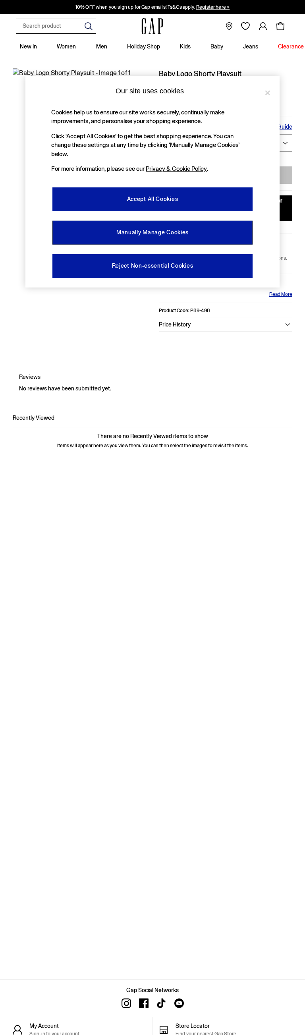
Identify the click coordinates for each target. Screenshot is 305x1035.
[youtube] (178, 1003)
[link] (263, 26)
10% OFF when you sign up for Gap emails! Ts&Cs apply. (152, 5)
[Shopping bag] (280, 26)
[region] (152, 181)
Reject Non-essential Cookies (152, 266)
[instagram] (126, 1003)
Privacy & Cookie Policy (176, 168)
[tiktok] (161, 1003)
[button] (225, 324)
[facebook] (143, 1003)
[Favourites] (245, 26)
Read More (280, 294)
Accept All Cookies (152, 199)
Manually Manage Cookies (152, 232)
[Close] (267, 92)
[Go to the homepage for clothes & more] (152, 26)
